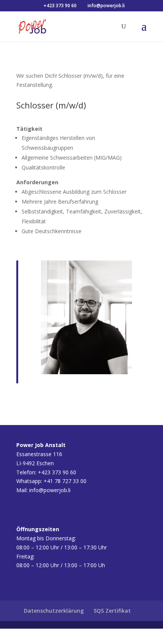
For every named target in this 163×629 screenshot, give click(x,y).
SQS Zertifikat (112, 610)
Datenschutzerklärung (54, 610)
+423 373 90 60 (59, 5)
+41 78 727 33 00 (65, 481)
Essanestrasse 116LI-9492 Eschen (41, 454)
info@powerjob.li (50, 490)
